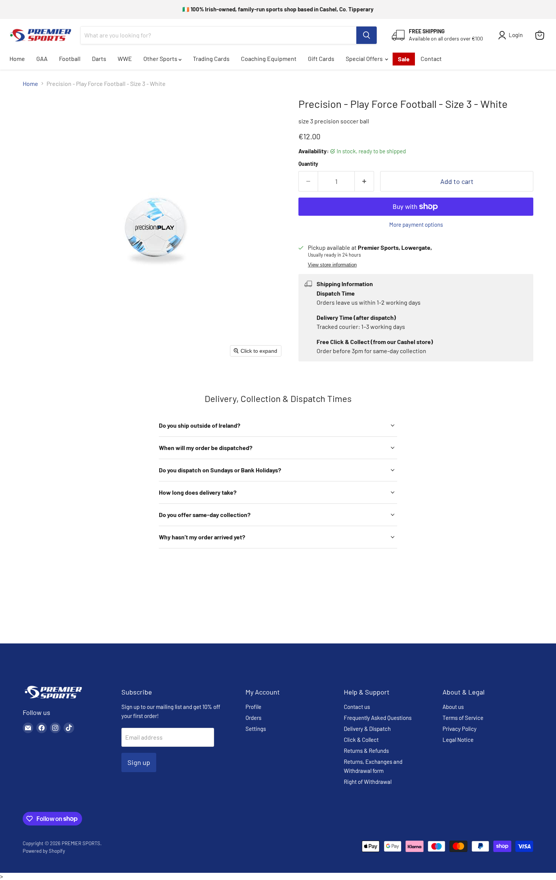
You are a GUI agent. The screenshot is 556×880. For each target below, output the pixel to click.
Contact (431, 58)
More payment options (416, 224)
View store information (332, 265)
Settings (255, 728)
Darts (99, 58)
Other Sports (161, 58)
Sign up (138, 762)
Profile (253, 706)
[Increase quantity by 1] (364, 181)
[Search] (366, 35)
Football (70, 58)
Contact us (357, 706)
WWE (125, 58)
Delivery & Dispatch (367, 728)
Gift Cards (321, 58)
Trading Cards (211, 58)
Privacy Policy (460, 728)
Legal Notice (458, 739)
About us (453, 706)
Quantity (308, 164)
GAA (42, 58)
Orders (253, 717)
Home (17, 58)
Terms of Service (463, 717)
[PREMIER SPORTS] (53, 698)
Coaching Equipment (269, 58)
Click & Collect (361, 739)
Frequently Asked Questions (378, 717)
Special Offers (365, 58)
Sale (404, 58)
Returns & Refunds (366, 750)
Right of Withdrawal (367, 781)
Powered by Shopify (44, 851)
